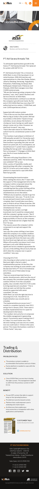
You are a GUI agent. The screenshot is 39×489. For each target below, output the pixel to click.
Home (4, 18)
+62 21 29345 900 (20, 465)
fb (10, 471)
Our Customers (12, 18)
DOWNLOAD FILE (25, 431)
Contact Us (30, 3)
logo (7, 3)
